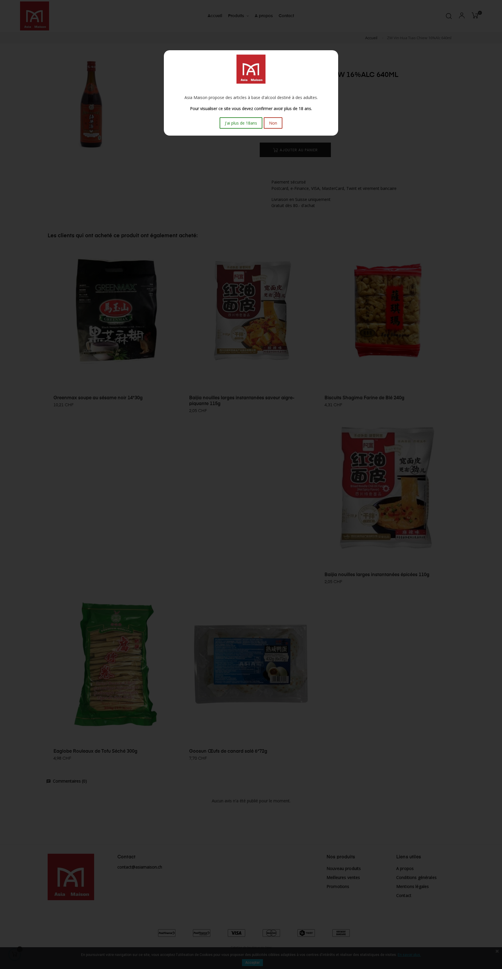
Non (273, 123)
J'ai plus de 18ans (241, 123)
